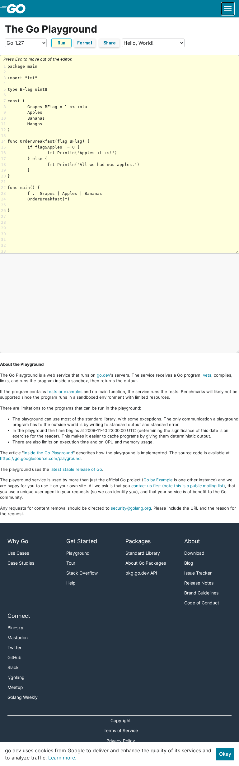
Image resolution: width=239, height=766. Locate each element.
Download (194, 553)
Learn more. (62, 758)
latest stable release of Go (76, 469)
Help (71, 582)
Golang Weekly (22, 697)
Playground (78, 553)
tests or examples (64, 391)
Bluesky (15, 627)
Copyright (120, 720)
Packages (138, 541)
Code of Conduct (201, 602)
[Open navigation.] (228, 8)
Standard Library (142, 553)
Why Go (17, 541)
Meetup (15, 687)
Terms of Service (121, 730)
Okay (225, 754)
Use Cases (18, 553)
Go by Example (158, 479)
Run (61, 42)
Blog (188, 563)
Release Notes (198, 582)
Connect (18, 615)
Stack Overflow (82, 573)
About (192, 541)
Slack (13, 667)
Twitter (14, 647)
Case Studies (20, 563)
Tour (70, 563)
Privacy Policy (120, 740)
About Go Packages (145, 563)
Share (109, 42)
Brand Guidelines (201, 592)
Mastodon (17, 637)
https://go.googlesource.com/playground (40, 458)
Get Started (81, 541)
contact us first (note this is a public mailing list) (178, 485)
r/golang (16, 677)
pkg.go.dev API (141, 573)
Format (84, 42)
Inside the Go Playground (48, 452)
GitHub (14, 657)
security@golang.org (131, 508)
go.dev (103, 375)
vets (207, 375)
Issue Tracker (198, 573)
